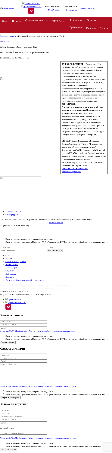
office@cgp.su (70, 10)
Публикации (10, 274)
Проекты (16, 21)
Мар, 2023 (5, 41)
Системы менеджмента (15, 262)
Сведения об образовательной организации (24, 280)
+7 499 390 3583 (52, 10)
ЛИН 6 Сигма (58, 21)
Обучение (91, 20)
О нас (5, 21)
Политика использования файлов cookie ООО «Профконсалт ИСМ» (30, 288)
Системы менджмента (36, 20)
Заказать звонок (87, 8)
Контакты (91, 28)
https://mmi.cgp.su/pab (71, 171)
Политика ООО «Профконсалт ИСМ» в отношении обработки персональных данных (38, 234)
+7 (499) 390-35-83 (13, 211)
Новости (12, 36)
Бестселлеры (76, 20)
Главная (3, 36)
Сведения (105, 28)
